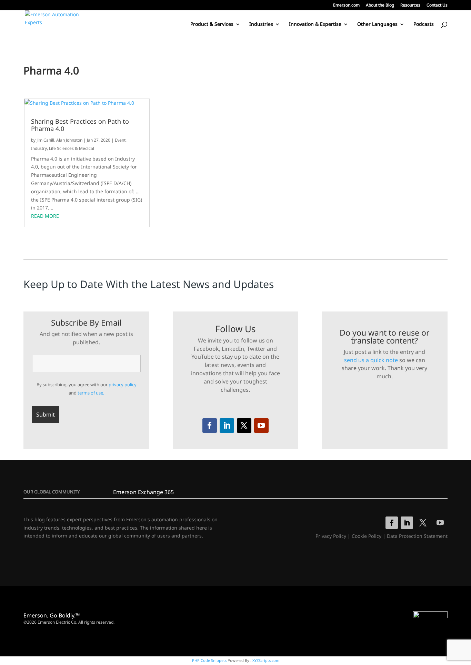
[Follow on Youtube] (261, 425)
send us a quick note (371, 360)
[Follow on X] (244, 425)
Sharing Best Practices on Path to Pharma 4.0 (80, 125)
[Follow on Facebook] (209, 425)
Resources (410, 5)
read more (45, 216)
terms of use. (91, 393)
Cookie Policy (366, 536)
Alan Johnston (69, 140)
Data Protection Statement (417, 536)
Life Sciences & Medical (71, 148)
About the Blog (380, 5)
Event (120, 140)
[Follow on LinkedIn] (227, 425)
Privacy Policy (330, 536)
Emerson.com (346, 5)
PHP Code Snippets (209, 660)
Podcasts (423, 24)
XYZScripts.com (265, 660)
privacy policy (123, 384)
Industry (39, 148)
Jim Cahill (45, 140)
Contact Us (437, 5)
